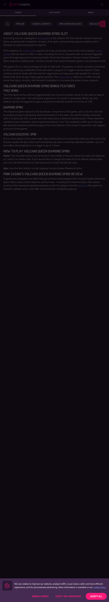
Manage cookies (40, 596)
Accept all (96, 596)
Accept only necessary (68, 596)
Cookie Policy (99, 587)
